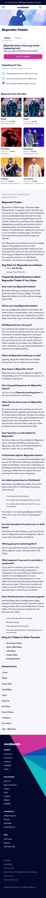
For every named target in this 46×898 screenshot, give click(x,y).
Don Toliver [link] (6, 723)
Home (4, 194)
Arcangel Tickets (13, 659)
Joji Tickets (11, 651)
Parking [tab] (18, 38)
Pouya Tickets (12, 655)
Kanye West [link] (7, 684)
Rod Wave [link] (6, 706)
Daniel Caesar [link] (8, 712)
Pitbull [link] (4, 678)
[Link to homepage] (23, 7)
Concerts (12, 194)
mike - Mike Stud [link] (9, 729)
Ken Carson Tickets (14, 643)
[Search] (40, 7)
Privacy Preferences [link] (11, 880)
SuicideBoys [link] (7, 689)
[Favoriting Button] (42, 13)
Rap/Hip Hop (23, 194)
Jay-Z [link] (4, 695)
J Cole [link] (4, 673)
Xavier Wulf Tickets (14, 647)
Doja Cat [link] (5, 701)
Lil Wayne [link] (6, 718)
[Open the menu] (3, 7)
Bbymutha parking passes (28, 392)
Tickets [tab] (7, 38)
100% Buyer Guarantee (26, 2)
